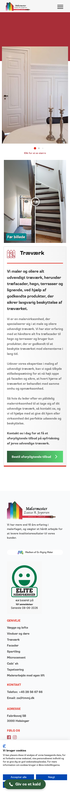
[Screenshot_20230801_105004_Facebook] (35, 143)
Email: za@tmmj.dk (20, 698)
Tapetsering (15, 670)
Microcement (16, 658)
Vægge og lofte (17, 628)
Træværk (13, 640)
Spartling (13, 651)
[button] (35, 148)
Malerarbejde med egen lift (26, 675)
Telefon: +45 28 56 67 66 (25, 692)
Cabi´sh (12, 664)
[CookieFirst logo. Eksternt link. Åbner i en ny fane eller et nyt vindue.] (4, 746)
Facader (12, 645)
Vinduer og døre (18, 634)
